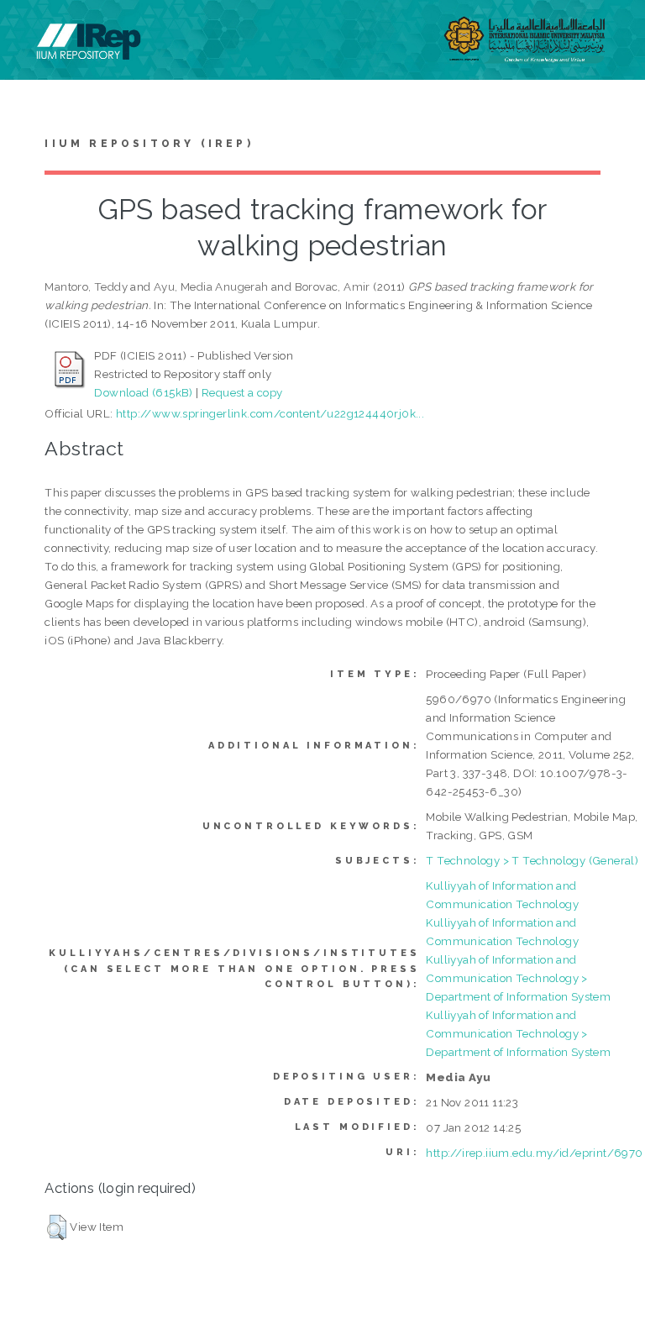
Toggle (30, 31)
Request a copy (242, 392)
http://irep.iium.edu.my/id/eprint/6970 (534, 1152)
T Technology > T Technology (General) (532, 860)
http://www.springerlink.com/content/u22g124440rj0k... (270, 413)
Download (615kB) (143, 392)
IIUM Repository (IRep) (149, 144)
